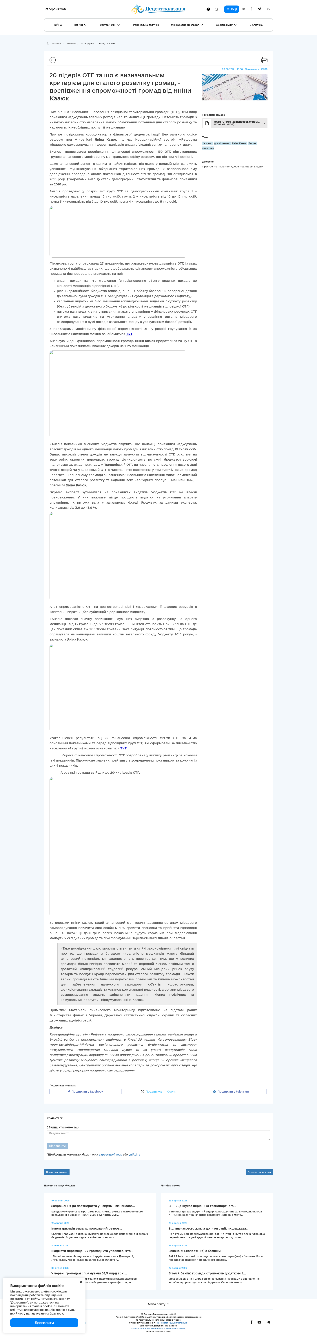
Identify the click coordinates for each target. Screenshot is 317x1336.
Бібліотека (256, 24)
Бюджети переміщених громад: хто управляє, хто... (92, 1250)
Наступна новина (57, 1172)
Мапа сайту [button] (156, 1304)
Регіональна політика (146, 24)
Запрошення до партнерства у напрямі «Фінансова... (93, 1205)
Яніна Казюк (239, 143)
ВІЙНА (58, 24)
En (243, 9)
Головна (56, 43)
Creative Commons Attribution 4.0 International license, (158, 1329)
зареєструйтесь (110, 1154)
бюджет (207, 143)
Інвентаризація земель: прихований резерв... (86, 1228)
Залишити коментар (63, 1127)
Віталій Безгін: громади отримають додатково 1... (207, 1273)
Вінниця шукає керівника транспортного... (202, 1205)
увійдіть (134, 1154)
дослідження (222, 143)
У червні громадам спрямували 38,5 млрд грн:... (89, 1273)
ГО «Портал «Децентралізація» (172, 1323)
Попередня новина (259, 1172)
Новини (71, 43)
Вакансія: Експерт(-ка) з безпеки (195, 1250)
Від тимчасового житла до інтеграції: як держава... (209, 1228)
